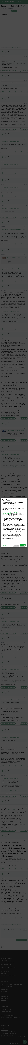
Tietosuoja (5, 545)
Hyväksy (23, 545)
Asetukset (16, 545)
